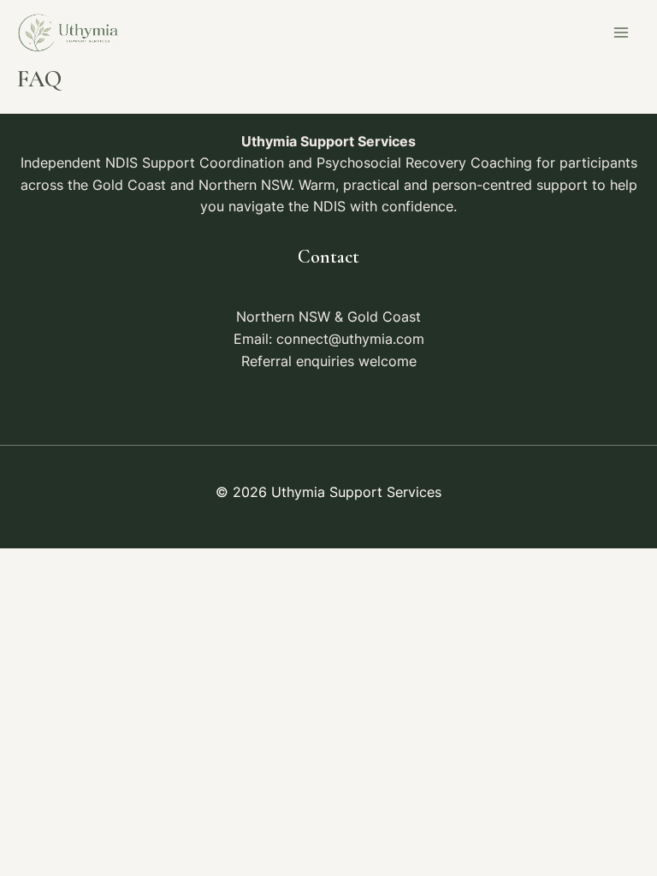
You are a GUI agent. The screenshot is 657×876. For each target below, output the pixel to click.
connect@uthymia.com (350, 338)
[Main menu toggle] (621, 33)
